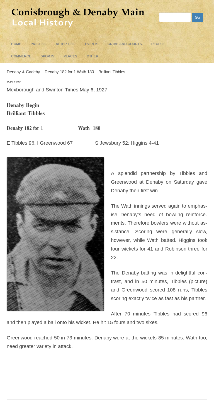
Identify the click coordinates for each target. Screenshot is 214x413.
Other (92, 56)
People (158, 44)
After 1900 (66, 44)
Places (70, 56)
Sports (47, 56)
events (91, 44)
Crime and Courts (125, 44)
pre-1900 (39, 44)
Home (16, 44)
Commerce (21, 56)
